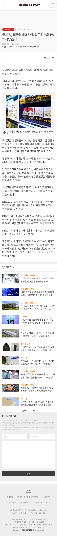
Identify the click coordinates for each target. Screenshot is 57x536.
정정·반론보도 (24, 502)
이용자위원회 (46, 497)
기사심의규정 (37, 502)
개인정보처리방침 (32, 497)
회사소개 (10, 497)
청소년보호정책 (11, 502)
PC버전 (28, 491)
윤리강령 (19, 497)
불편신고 (48, 502)
